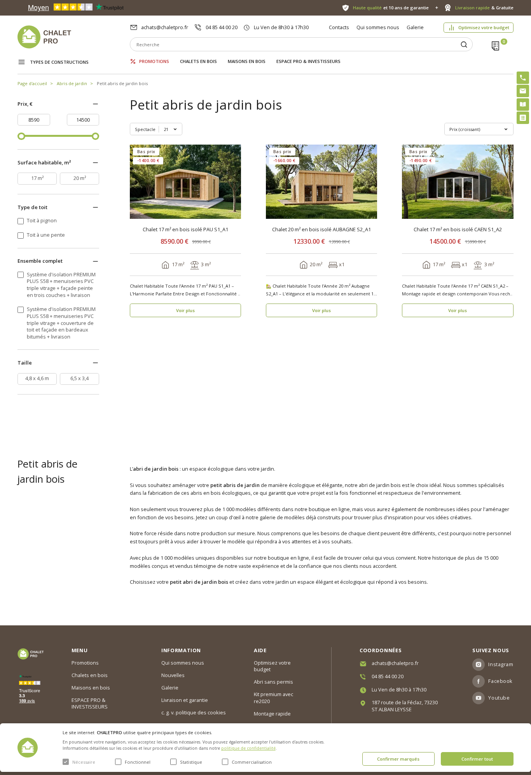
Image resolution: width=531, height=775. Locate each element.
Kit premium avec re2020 (273, 698)
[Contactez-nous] (523, 91)
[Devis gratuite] (523, 118)
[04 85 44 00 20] (523, 78)
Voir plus (185, 310)
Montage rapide (272, 713)
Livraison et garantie (184, 699)
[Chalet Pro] (73, 37)
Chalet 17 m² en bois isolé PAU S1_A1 (185, 229)
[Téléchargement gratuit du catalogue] (523, 104)
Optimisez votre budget (483, 27)
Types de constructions (59, 62)
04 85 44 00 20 (222, 27)
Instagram (500, 664)
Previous (138, 181)
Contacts (339, 27)
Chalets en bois (198, 61)
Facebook (500, 680)
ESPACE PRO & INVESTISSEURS (308, 61)
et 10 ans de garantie (390, 7)
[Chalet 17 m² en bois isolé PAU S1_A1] (185, 182)
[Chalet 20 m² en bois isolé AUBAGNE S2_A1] (321, 182)
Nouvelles (173, 675)
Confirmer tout (477, 759)
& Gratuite (484, 7)
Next (232, 181)
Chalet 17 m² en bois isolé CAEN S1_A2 (458, 229)
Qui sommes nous (377, 27)
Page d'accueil (32, 83)
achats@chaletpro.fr (164, 27)
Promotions (154, 61)
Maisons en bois (247, 61)
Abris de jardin (72, 83)
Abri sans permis (273, 681)
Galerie (415, 27)
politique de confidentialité (248, 748)
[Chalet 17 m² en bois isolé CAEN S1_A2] (458, 182)
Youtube (499, 697)
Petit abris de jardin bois (122, 83)
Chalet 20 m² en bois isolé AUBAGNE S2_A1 (321, 229)
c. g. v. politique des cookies (193, 712)
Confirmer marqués (398, 759)
